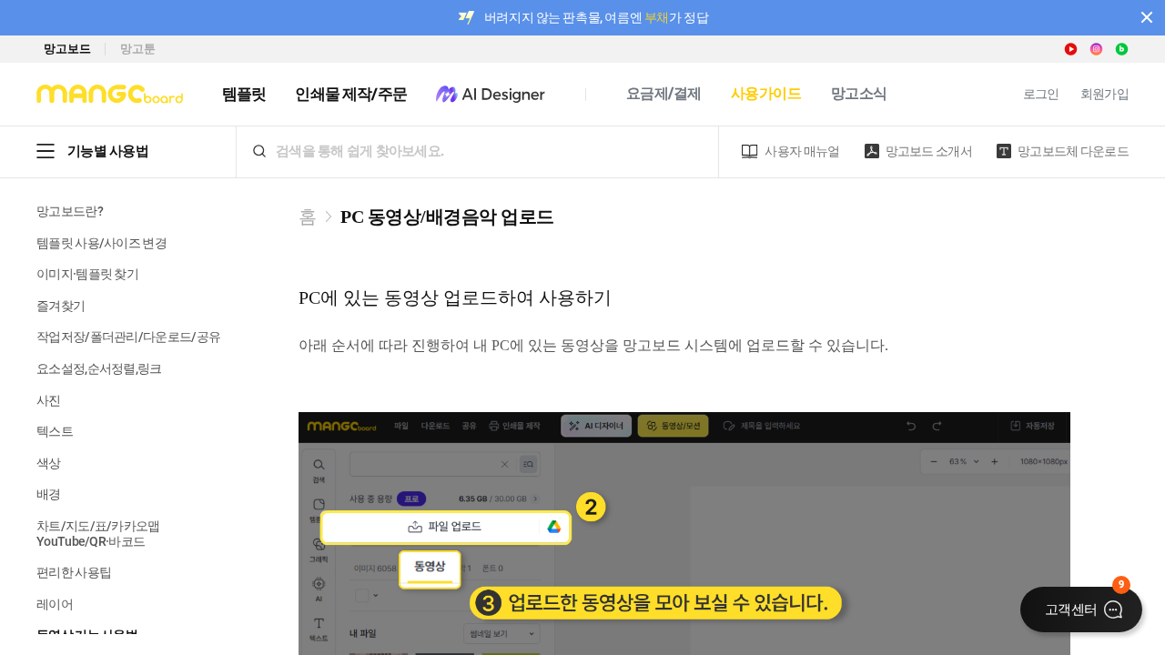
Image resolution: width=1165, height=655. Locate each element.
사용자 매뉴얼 (802, 151)
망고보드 (67, 48)
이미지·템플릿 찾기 (87, 274)
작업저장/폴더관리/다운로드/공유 (128, 336)
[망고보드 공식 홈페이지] (109, 94)
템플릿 (244, 94)
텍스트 (54, 431)
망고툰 (138, 48)
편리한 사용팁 (73, 572)
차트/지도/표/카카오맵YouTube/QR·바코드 (98, 534)
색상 (48, 463)
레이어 (54, 604)
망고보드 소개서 (929, 151)
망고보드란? (69, 211)
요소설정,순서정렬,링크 (99, 368)
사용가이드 (766, 93)
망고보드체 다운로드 (1073, 151)
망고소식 (859, 93)
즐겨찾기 (60, 305)
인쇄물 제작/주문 (350, 94)
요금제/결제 (664, 93)
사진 (48, 400)
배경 (48, 494)
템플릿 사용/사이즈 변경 (101, 243)
